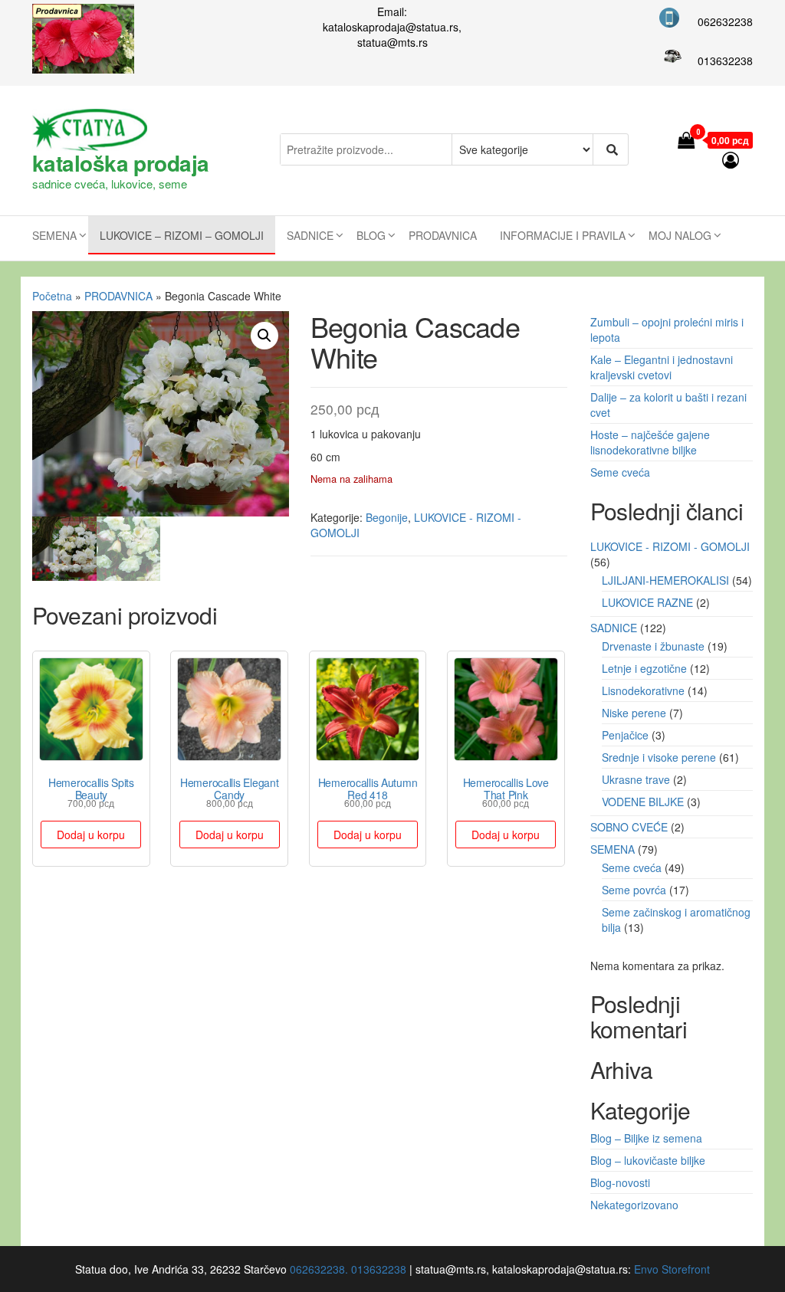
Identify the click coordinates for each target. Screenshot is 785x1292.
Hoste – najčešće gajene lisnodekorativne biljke (650, 442)
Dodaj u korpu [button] (91, 834)
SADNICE (310, 235)
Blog (371, 235)
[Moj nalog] (731, 159)
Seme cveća (620, 472)
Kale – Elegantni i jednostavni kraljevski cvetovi (661, 367)
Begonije (387, 517)
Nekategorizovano (634, 1204)
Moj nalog (680, 235)
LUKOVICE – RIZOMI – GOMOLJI (182, 235)
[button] (264, 335)
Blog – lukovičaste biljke (647, 1160)
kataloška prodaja (120, 163)
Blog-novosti (620, 1182)
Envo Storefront (672, 1269)
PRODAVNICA (443, 235)
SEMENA (54, 235)
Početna (52, 295)
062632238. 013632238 (348, 1269)
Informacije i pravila (563, 235)
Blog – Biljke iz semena (646, 1138)
